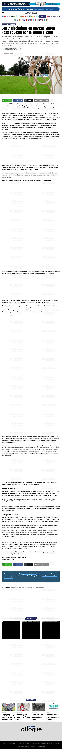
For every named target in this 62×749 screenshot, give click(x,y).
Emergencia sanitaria (18, 587)
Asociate (42, 16)
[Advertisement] (31, 152)
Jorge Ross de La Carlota (9, 589)
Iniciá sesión (54, 16)
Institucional (40, 587)
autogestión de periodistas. (28, 574)
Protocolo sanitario (24, 589)
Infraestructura (30, 587)
